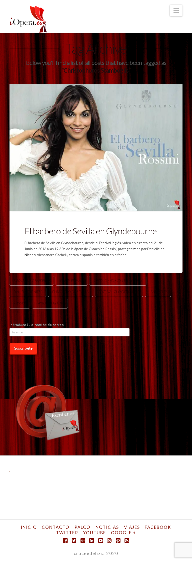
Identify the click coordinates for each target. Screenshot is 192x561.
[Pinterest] (118, 540)
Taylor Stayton (50, 303)
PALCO (82, 527)
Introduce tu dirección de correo (37, 324)
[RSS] (126, 540)
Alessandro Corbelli (32, 280)
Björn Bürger (72, 280)
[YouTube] (100, 540)
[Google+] (82, 540)
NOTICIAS (107, 527)
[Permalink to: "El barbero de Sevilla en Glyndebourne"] (96, 147)
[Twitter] (74, 540)
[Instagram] (109, 540)
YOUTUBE (94, 532)
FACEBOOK (158, 527)
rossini (20, 303)
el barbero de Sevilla (70, 292)
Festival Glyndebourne (119, 292)
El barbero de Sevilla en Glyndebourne (90, 231)
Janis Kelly (158, 292)
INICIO (29, 527)
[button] (176, 10)
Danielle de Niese (28, 292)
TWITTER (67, 532)
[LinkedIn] (91, 540)
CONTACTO (56, 527)
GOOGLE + (123, 532)
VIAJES (132, 527)
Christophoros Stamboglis (118, 280)
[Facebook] (65, 540)
